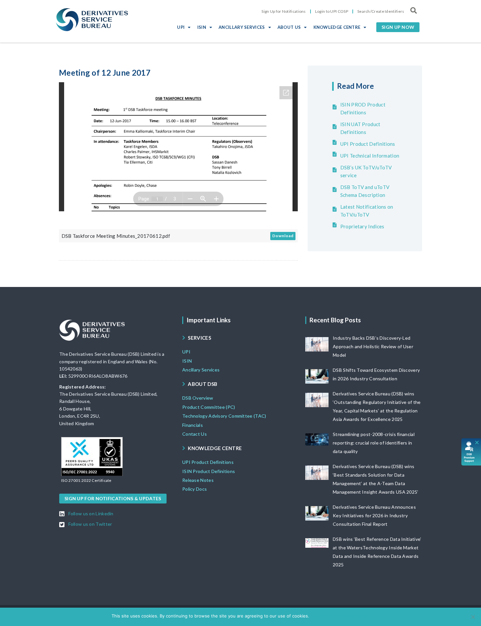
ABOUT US (289, 27)
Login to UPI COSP (331, 11)
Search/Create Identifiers (380, 11)
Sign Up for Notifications (283, 11)
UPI (181, 27)
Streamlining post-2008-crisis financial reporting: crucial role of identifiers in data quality (374, 442)
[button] (397, 27)
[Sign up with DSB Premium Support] (471, 452)
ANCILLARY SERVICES (242, 27)
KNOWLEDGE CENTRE (337, 27)
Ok (315, 615)
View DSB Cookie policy (345, 615)
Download (283, 235)
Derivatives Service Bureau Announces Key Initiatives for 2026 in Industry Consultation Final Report (374, 515)
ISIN (201, 27)
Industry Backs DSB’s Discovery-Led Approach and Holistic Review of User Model (373, 346)
